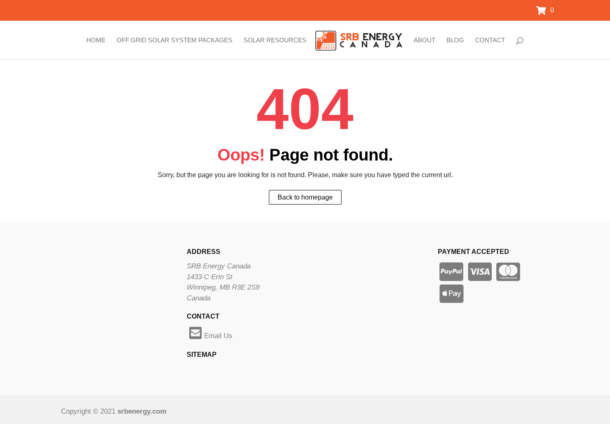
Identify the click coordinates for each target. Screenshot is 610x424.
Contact (490, 40)
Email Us (218, 336)
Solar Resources (275, 40)
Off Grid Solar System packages (174, 40)
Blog (455, 40)
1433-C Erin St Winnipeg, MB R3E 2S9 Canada (223, 287)
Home (95, 40)
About (424, 40)
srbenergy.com (141, 411)
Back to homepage (305, 197)
